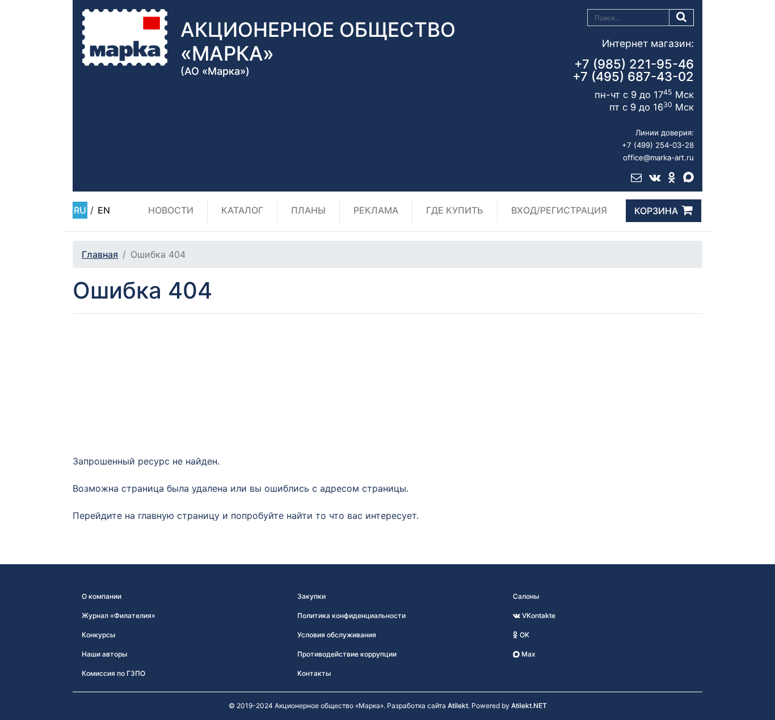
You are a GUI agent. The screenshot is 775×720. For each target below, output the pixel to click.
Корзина (656, 210)
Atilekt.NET (529, 705)
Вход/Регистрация (559, 210)
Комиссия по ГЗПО (113, 673)
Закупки (311, 596)
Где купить (454, 210)
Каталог (242, 210)
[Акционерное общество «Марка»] (124, 36)
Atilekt (458, 705)
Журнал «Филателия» (118, 615)
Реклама (375, 210)
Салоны (526, 596)
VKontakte (537, 615)
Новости (170, 210)
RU (80, 210)
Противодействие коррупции (347, 654)
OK (523, 634)
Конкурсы (98, 634)
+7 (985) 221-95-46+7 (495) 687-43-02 (633, 70)
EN (104, 210)
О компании (101, 596)
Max (528, 654)
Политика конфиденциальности (351, 615)
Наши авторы (104, 654)
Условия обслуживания (336, 634)
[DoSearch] (681, 17)
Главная (100, 254)
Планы (308, 210)
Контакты (314, 673)
